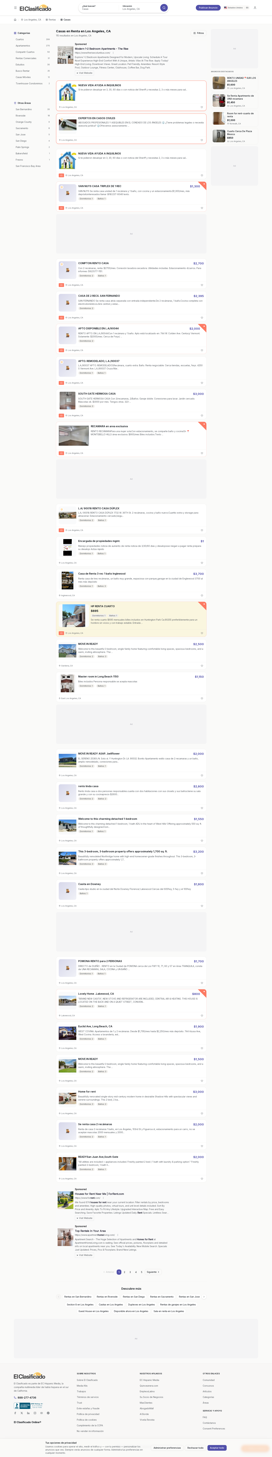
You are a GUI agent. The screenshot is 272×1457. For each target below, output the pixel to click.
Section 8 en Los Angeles (80, 1304)
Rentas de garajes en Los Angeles (178, 1304)
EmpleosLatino (147, 1391)
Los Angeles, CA (32, 19)
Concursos (208, 1385)
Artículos (207, 1391)
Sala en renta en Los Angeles (169, 1311)
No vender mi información (90, 1431)
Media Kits (82, 1385)
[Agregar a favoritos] (202, 107)
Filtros (200, 33)
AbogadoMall (147, 1408)
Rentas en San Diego (134, 1296)
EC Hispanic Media (149, 1380)
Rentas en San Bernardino (77, 1296)
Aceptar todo (217, 1447)
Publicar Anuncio (208, 7)
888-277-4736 (27, 1397)
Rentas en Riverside (107, 1296)
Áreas (206, 1402)
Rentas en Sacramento (162, 1296)
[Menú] (15, 8)
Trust (79, 1402)
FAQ (205, 1417)
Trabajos (81, 1391)
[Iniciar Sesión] (255, 8)
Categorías (208, 1397)
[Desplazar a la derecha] (204, 1296)
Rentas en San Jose (189, 1296)
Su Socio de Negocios (151, 1397)
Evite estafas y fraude (88, 1408)
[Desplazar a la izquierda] (58, 1296)
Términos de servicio (88, 1397)
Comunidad (209, 1380)
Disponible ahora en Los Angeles (131, 1311)
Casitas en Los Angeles (111, 1304)
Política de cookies (87, 1419)
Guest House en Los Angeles (94, 1311)
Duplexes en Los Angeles (141, 1304)
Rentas (52, 19)
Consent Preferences (214, 1428)
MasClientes (146, 1402)
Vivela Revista (147, 1419)
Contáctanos (209, 1423)
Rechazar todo (195, 1447)
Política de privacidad (88, 1414)
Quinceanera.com (149, 1385)
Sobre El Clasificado (87, 1380)
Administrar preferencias (167, 1447)
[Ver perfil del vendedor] (62, 86)
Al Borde (144, 1414)
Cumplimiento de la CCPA (90, 1425)
